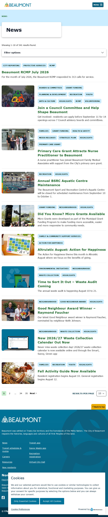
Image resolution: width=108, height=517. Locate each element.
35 (26, 393)
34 (21, 393)
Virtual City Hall (37, 462)
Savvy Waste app (37, 448)
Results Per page (83, 393)
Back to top (99, 407)
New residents (9, 467)
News (4, 443)
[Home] (17, 5)
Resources (7, 462)
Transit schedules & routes (11, 449)
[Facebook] (3, 497)
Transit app (34, 443)
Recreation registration (35, 455)
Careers (6, 456)
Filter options (12, 52)
